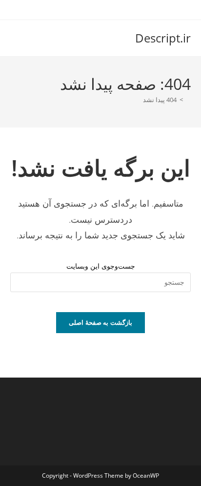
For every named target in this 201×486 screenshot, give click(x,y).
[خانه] (188, 99)
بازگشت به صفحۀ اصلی (100, 322)
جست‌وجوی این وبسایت (100, 266)
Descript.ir (163, 38)
